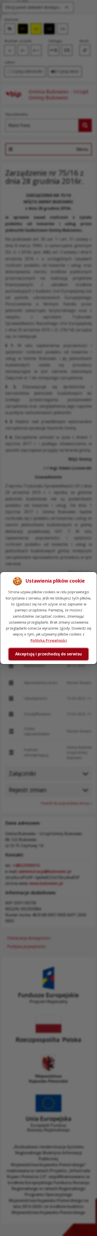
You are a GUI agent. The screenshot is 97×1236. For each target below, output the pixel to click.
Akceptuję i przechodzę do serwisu (48, 653)
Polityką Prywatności (48, 640)
